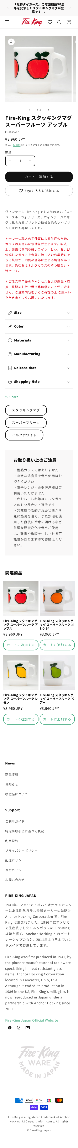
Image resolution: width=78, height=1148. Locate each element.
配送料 (16, 144)
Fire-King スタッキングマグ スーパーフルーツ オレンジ (57, 624)
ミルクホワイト (24, 435)
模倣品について (16, 794)
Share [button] (13, 397)
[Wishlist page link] (50, 22)
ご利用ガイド (15, 821)
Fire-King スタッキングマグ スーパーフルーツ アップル (20, 624)
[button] (7, 22)
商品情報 (11, 774)
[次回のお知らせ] (70, 7)
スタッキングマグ (26, 410)
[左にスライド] (29, 109)
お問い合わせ (15, 879)
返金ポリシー (15, 870)
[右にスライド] (48, 109)
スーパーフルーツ (26, 422)
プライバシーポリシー (21, 850)
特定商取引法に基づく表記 (24, 831)
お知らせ (11, 784)
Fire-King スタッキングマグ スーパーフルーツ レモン (20, 698)
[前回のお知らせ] (7, 7)
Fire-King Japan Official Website (31, 1020)
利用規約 (11, 841)
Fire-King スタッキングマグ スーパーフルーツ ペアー (57, 698)
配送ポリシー (15, 860)
